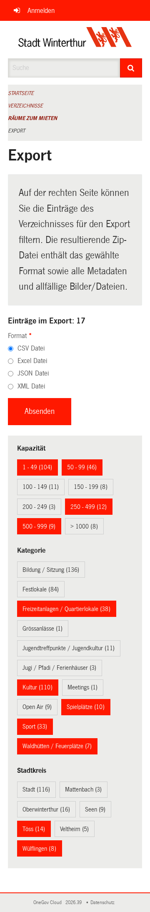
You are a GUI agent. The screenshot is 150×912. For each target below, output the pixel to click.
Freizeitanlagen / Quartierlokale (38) (66, 609)
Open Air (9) (37, 707)
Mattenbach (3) (83, 789)
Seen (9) (95, 809)
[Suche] (131, 68)
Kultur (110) (37, 687)
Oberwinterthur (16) (46, 809)
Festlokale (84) (40, 589)
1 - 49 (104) (37, 467)
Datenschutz (103, 902)
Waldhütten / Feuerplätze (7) (57, 746)
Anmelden (41, 10)
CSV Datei (31, 348)
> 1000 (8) (84, 526)
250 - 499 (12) (88, 507)
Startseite (21, 93)
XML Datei (31, 386)
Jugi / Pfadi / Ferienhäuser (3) (59, 667)
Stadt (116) (36, 789)
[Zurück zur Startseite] (75, 39)
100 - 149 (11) (40, 487)
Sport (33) (34, 726)
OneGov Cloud (48, 902)
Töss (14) (33, 829)
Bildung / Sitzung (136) (50, 569)
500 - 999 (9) (38, 526)
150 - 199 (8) (91, 487)
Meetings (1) (83, 687)
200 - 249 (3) (38, 507)
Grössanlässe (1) (42, 628)
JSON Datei (33, 373)
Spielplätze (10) (86, 707)
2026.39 (74, 902)
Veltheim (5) (74, 829)
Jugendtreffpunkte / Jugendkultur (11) (68, 648)
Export (16, 131)
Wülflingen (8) (39, 848)
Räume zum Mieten (32, 118)
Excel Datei (32, 360)
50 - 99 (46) (82, 467)
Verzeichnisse (25, 106)
